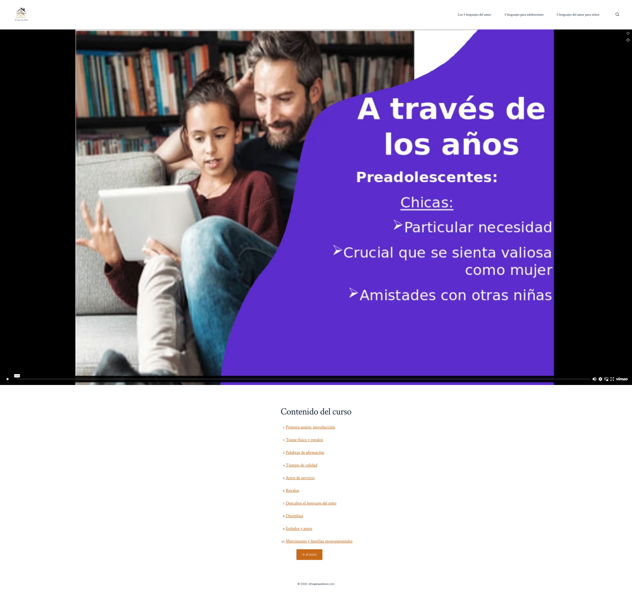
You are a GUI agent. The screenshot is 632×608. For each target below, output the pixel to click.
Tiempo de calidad (301, 465)
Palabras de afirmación (305, 452)
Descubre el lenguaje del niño (311, 503)
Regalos (292, 490)
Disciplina (294, 516)
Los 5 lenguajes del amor (474, 14)
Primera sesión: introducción (310, 427)
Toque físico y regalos (304, 440)
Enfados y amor (299, 528)
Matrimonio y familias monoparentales (319, 541)
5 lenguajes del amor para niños (578, 14)
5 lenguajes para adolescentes (523, 14)
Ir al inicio (309, 554)
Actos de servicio (300, 478)
